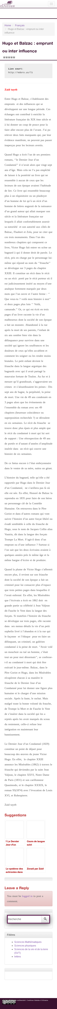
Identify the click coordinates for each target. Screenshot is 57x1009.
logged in (27, 896)
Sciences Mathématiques (27, 942)
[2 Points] (6, 57)
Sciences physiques (25, 945)
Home (8, 25)
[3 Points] (9, 57)
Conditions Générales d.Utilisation (37, 1000)
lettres (17, 956)
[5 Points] (14, 57)
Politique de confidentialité (17, 1000)
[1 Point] (4, 57)
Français (19, 25)
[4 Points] (11, 57)
